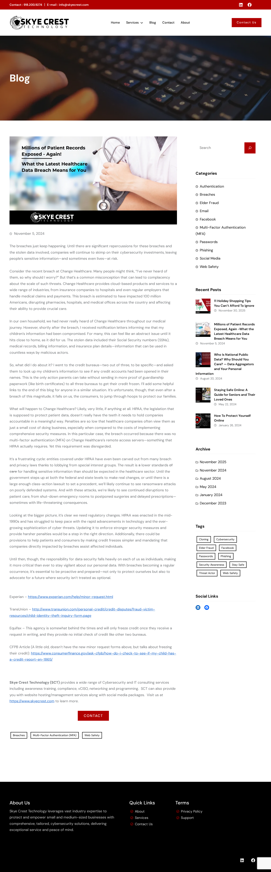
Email (204, 211)
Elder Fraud (209, 202)
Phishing (206, 250)
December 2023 (213, 503)
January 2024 (211, 495)
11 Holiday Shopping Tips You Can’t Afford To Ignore (234, 303)
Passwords (209, 242)
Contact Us (247, 22)
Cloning (204, 539)
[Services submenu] (141, 22)
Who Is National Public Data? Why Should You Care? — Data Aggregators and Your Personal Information (225, 364)
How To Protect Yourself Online (232, 418)
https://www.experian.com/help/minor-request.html (70, 597)
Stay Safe (238, 564)
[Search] (250, 147)
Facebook (208, 219)
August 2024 (210, 478)
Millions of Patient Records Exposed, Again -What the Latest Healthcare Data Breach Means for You (234, 331)
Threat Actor (207, 573)
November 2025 (213, 462)
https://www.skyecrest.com (32, 701)
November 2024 (213, 470)
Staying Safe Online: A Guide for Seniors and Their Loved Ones (234, 395)
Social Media (210, 258)
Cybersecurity (225, 539)
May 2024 (208, 486)
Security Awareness (211, 564)
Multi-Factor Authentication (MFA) (54, 735)
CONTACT (93, 716)
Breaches (19, 735)
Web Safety (92, 735)
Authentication (212, 186)
